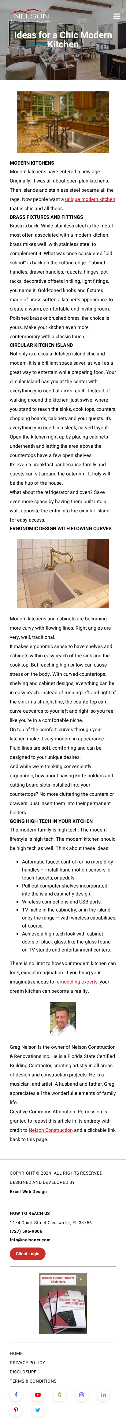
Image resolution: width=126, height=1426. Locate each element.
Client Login (27, 1254)
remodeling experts (76, 982)
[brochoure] (63, 1304)
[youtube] (38, 1395)
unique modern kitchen (90, 199)
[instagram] (82, 1395)
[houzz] (60, 1395)
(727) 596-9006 (26, 1231)
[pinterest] (16, 1410)
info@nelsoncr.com (30, 1240)
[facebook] (16, 1395)
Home (16, 1353)
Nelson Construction (51, 1130)
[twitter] (38, 1410)
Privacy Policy (27, 1363)
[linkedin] (103, 1395)
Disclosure (23, 1372)
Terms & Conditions (33, 1381)
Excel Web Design (28, 1191)
